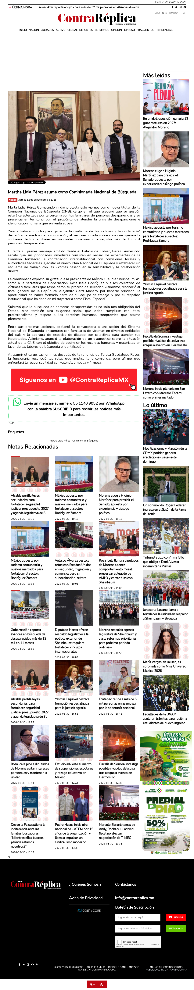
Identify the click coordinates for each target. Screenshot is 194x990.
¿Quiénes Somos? (166, 13)
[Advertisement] (74, 64)
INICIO (23, 30)
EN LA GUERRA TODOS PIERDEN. (60, 7)
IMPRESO (129, 30)
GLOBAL (72, 30)
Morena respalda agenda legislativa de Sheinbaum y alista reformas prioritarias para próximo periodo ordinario (118, 638)
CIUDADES (47, 30)
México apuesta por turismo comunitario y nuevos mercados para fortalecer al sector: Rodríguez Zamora (71, 504)
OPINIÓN (116, 30)
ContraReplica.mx (104, 969)
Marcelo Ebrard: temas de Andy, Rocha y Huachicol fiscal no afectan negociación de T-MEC (117, 831)
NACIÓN (34, 30)
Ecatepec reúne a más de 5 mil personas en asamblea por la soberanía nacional (118, 703)
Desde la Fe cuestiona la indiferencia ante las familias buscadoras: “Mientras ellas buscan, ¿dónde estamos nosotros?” (28, 836)
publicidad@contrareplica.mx (166, 969)
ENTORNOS (102, 30)
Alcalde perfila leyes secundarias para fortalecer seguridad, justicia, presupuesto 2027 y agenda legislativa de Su (30, 504)
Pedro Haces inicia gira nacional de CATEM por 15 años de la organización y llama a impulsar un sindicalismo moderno (74, 833)
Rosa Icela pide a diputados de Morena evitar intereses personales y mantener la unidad (30, 770)
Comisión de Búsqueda (85, 440)
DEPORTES (86, 30)
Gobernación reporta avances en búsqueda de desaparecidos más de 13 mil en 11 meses (28, 636)
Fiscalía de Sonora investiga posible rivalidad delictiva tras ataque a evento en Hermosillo (118, 770)
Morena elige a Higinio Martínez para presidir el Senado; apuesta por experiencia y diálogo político (116, 504)
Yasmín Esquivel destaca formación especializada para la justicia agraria (72, 703)
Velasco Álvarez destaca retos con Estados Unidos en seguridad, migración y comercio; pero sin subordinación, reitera (73, 569)
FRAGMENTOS (145, 30)
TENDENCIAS (164, 30)
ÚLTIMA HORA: (22, 7)
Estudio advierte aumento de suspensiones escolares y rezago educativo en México (74, 770)
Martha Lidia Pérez (60, 440)
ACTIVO (61, 30)
